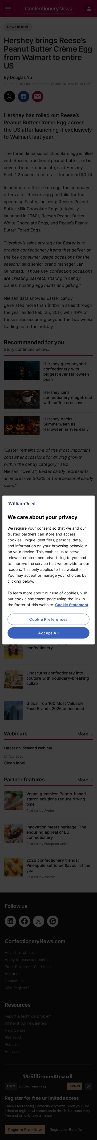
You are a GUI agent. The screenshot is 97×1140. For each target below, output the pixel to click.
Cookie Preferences (48, 619)
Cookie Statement (71, 604)
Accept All (48, 633)
